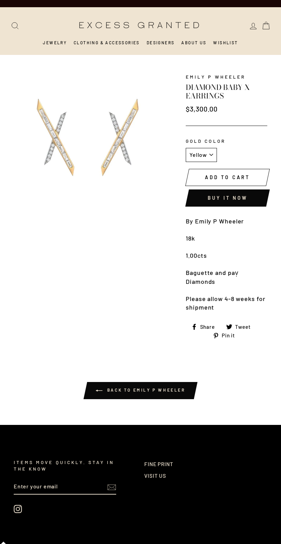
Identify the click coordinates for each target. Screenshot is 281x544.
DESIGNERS (161, 42)
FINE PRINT (158, 464)
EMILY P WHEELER (215, 77)
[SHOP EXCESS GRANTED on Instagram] (18, 509)
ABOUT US (193, 42)
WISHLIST (225, 42)
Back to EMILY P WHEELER (145, 390)
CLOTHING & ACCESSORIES (107, 42)
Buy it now (227, 198)
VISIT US (155, 476)
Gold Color (205, 141)
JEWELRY (55, 42)
